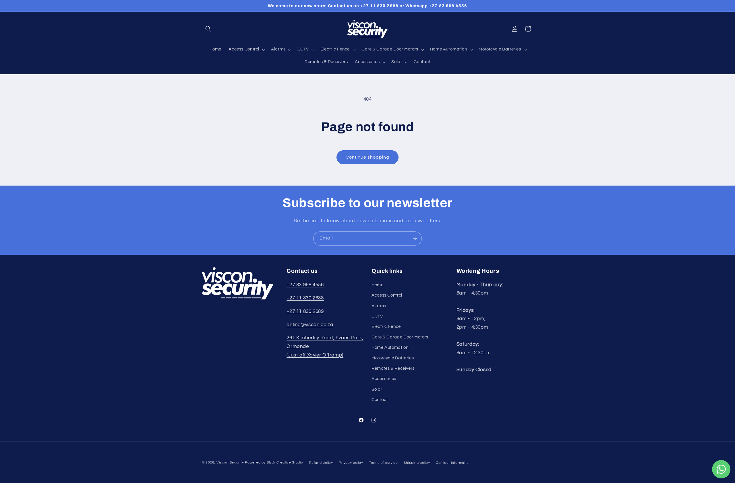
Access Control (387, 295)
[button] (208, 28)
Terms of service (383, 462)
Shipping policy (417, 462)
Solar (377, 389)
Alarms (379, 305)
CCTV (377, 316)
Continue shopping (368, 157)
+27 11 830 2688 (305, 298)
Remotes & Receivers (393, 368)
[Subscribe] (414, 238)
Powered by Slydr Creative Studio (274, 462)
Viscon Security (230, 462)
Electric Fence (386, 326)
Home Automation (390, 347)
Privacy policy (351, 462)
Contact (380, 400)
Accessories (384, 379)
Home (378, 285)
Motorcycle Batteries (393, 358)
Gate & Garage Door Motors (400, 337)
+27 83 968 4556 (305, 284)
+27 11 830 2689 (305, 311)
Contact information (453, 462)
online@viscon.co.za (310, 324)
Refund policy (321, 462)
